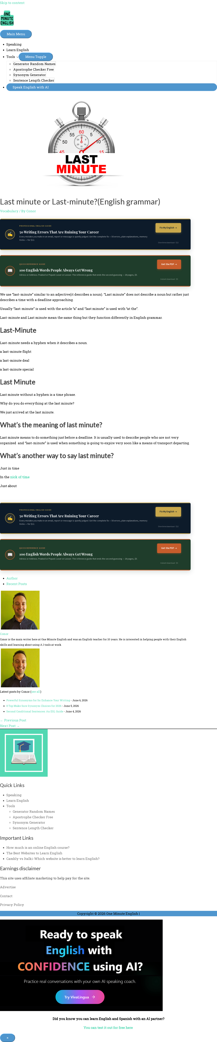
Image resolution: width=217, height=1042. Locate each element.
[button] (111, 87)
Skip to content (12, 2)
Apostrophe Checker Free (33, 69)
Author (12, 578)
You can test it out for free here (109, 1027)
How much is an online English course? (37, 847)
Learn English (17, 50)
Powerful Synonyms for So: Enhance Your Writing (38, 700)
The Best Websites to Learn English (34, 853)
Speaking (14, 44)
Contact (6, 896)
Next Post (10, 726)
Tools (10, 56)
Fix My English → (168, 227)
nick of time (20, 477)
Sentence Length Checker (33, 80)
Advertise (8, 887)
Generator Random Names (34, 64)
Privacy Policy (12, 904)
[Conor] (20, 628)
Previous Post (13, 720)
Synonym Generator (29, 75)
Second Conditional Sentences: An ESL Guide (34, 711)
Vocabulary (9, 211)
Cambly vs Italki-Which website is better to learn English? (52, 858)
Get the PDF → (169, 264)
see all (35, 692)
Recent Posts (16, 584)
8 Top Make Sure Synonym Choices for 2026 (33, 705)
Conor (4, 634)
